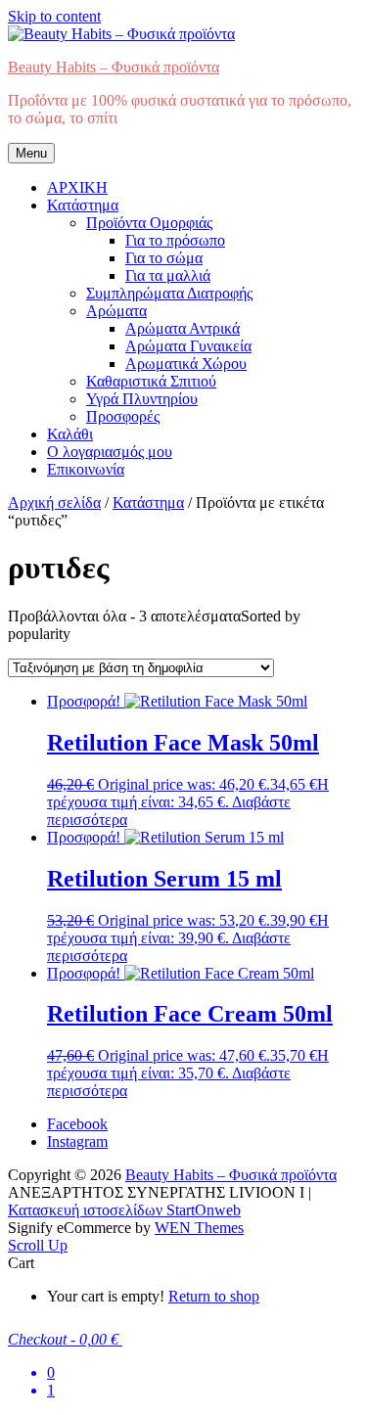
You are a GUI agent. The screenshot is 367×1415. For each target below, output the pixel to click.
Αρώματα (116, 310)
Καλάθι (70, 434)
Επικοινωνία (85, 469)
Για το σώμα (164, 258)
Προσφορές (123, 416)
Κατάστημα (82, 205)
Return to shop (213, 1296)
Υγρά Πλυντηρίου (142, 398)
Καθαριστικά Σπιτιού (151, 381)
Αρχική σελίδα (54, 502)
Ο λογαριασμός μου (109, 451)
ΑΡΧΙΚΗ (77, 187)
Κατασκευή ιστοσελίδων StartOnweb (124, 1210)
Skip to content (54, 16)
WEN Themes (199, 1227)
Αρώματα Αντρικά (182, 328)
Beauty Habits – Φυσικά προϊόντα (113, 67)
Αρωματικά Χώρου (186, 363)
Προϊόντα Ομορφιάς (149, 222)
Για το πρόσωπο (175, 240)
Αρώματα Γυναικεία (188, 346)
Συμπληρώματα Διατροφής (169, 293)
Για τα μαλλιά (167, 275)
